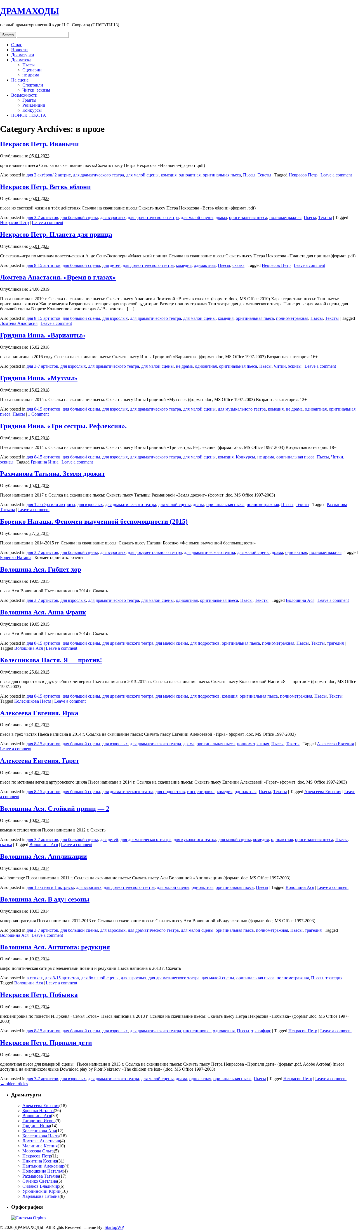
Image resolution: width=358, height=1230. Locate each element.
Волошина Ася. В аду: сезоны (45, 899)
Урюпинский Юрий (41, 1191)
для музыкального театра (242, 409)
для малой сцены (142, 175)
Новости (19, 49)
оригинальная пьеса (222, 175)
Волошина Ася (300, 600)
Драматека (21, 59)
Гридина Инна (44, 462)
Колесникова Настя (32, 701)
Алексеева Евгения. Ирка (39, 713)
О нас (16, 44)
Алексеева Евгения (335, 743)
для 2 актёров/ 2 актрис (49, 175)
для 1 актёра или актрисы (51, 504)
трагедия (335, 643)
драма (221, 217)
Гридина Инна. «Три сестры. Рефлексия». (63, 426)
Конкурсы (32, 110)
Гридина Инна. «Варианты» (42, 335)
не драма (30, 75)
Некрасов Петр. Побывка (39, 994)
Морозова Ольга (38, 1151)
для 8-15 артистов (43, 265)
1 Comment (38, 414)
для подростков (205, 643)
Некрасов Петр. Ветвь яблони (45, 186)
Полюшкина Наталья (42, 1171)
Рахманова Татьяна (40, 1176)
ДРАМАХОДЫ (29, 11)
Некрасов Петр (303, 175)
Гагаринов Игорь (38, 1120)
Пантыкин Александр (43, 1166)
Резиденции (33, 105)
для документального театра (155, 552)
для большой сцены (79, 217)
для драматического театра (98, 175)
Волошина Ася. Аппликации (43, 856)
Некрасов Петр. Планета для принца (56, 234)
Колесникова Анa (39, 1130)
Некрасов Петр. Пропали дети (46, 1042)
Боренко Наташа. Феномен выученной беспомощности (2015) (94, 521)
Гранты (29, 100)
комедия (168, 175)
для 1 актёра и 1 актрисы (50, 887)
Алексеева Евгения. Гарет (39, 760)
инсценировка (201, 791)
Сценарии (32, 69)
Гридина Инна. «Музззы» (38, 378)
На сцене (20, 80)
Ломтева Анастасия (18, 323)
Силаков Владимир (40, 1186)
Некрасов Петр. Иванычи (39, 144)
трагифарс (261, 1030)
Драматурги (22, 54)
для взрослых (113, 217)
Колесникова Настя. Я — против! (51, 660)
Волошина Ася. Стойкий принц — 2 (54, 808)
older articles (14, 1083)
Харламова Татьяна (41, 1196)
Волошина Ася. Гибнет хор (40, 569)
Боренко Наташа (15, 557)
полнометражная (285, 217)
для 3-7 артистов (42, 217)
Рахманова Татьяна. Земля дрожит (52, 473)
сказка (238, 265)
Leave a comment (336, 175)
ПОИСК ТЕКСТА (28, 115)
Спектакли (32, 85)
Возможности (24, 95)
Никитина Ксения (39, 1161)
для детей (111, 265)
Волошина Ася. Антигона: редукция (55, 947)
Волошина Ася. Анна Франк (43, 612)
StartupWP (114, 1227)
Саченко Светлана (39, 1181)
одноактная (190, 175)
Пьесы (28, 64)
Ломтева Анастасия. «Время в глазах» (58, 277)
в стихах (35, 977)
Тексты (264, 175)
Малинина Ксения (40, 1145)
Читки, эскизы (36, 90)
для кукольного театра (195, 839)
